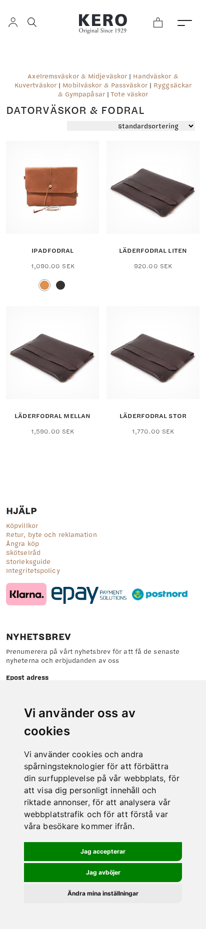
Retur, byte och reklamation (51, 534)
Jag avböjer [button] (103, 872)
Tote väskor (129, 93)
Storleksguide (28, 561)
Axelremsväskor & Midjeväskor (77, 75)
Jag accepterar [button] (103, 851)
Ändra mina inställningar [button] (103, 893)
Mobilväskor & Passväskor (104, 84)
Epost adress (27, 677)
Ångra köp (22, 543)
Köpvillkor (22, 525)
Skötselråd (23, 552)
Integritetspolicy (33, 570)
